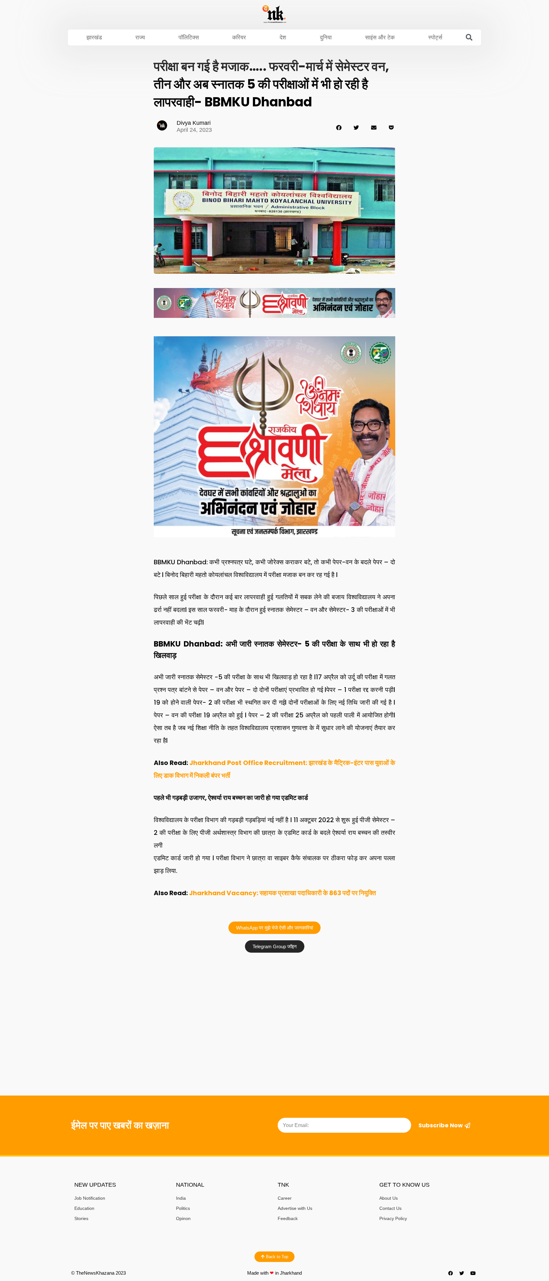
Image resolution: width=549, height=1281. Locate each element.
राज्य (140, 37)
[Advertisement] (274, 1003)
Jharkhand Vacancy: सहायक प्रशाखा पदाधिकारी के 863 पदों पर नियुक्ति (282, 893)
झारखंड (94, 37)
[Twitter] (462, 1273)
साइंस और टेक (380, 37)
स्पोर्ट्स (435, 37)
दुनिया (326, 37)
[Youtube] (473, 1273)
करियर (239, 37)
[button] (469, 37)
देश (283, 37)
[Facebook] (451, 1273)
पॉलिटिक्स (189, 37)
